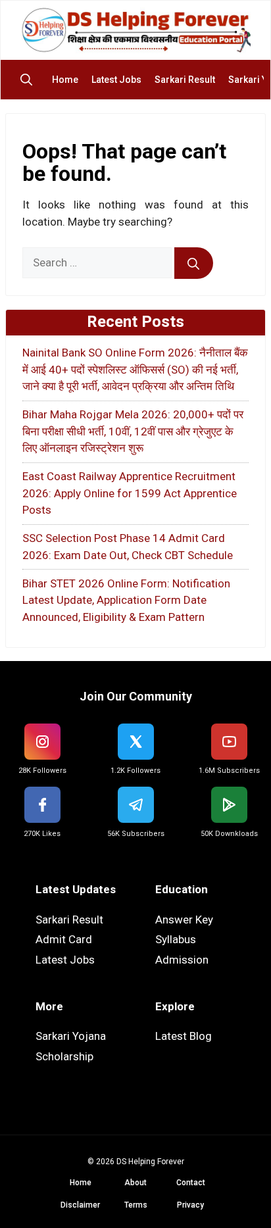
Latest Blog (183, 1036)
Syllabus (175, 939)
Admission (182, 959)
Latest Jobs (116, 79)
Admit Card (64, 939)
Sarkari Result (185, 79)
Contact (190, 1182)
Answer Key (184, 919)
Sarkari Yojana (71, 1036)
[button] (29, 79)
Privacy (190, 1205)
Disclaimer (80, 1205)
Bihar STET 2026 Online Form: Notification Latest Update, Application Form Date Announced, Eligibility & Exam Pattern (126, 600)
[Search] (193, 263)
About (135, 1182)
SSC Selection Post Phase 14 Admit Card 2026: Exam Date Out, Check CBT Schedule (127, 546)
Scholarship (64, 1056)
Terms (135, 1205)
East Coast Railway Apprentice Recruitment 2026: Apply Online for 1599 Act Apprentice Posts (129, 493)
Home (65, 79)
